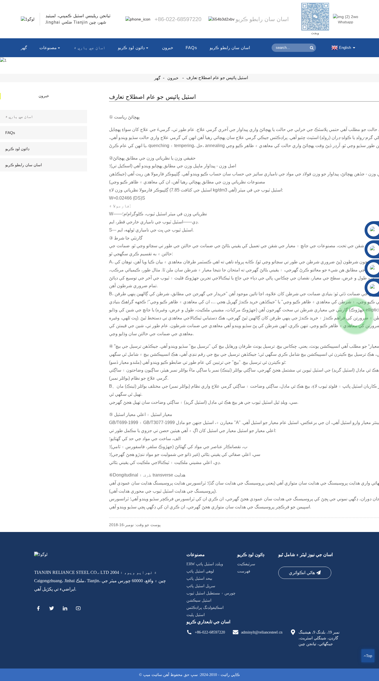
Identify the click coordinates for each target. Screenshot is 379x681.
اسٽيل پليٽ (195, 615)
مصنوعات (48, 47)
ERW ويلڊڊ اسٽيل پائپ (204, 564)
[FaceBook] (38, 609)
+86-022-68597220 (210, 632)
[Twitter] (51, 609)
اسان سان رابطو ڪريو (230, 47)
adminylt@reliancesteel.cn (261, 632)
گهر (24, 47)
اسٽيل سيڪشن (198, 600)
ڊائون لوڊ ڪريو (131, 47)
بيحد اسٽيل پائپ (199, 579)
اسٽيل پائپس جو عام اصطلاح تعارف (217, 77)
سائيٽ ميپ (152, 675)
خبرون (167, 47)
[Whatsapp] (355, 316)
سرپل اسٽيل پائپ (200, 586)
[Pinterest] (65, 609)
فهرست (243, 571)
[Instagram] (78, 609)
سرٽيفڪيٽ (246, 564)
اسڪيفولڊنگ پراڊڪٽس (205, 608)
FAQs (191, 47)
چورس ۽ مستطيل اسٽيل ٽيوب (211, 593)
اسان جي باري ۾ (89, 47)
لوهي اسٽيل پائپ (200, 571)
